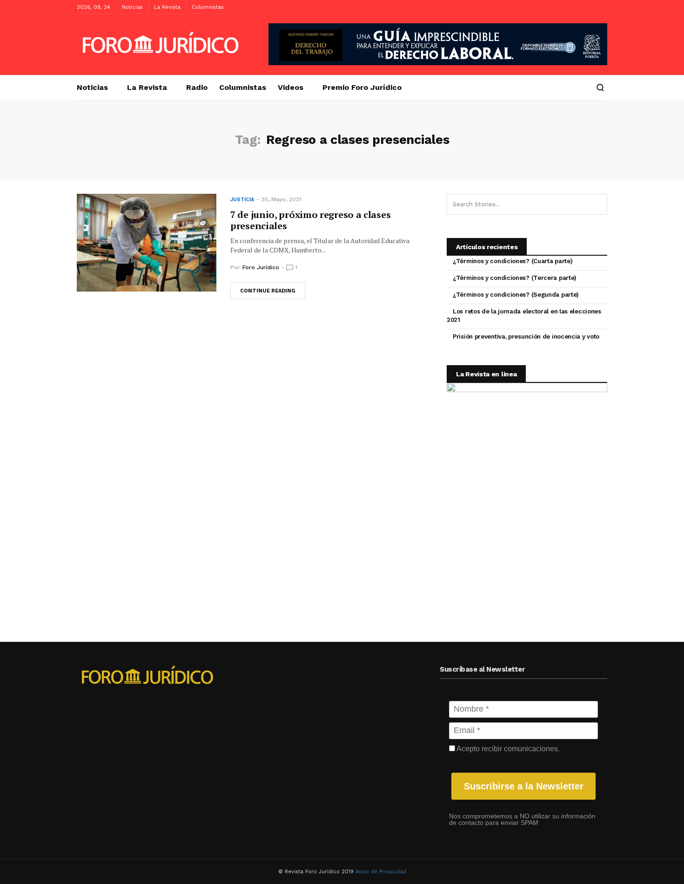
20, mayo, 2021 (281, 199)
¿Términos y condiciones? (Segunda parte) (516, 294)
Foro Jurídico (260, 267)
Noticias (132, 7)
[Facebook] (572, 7)
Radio (197, 87)
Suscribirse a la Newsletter (523, 786)
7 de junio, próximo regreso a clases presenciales (310, 220)
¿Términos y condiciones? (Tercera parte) (515, 277)
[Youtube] (586, 7)
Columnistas (208, 7)
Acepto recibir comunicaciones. (507, 749)
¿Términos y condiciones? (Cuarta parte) (512, 261)
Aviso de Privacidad (380, 872)
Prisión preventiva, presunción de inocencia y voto (526, 336)
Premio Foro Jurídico (362, 87)
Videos (290, 87)
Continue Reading (267, 291)
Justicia (242, 200)
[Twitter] (600, 7)
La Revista (167, 7)
